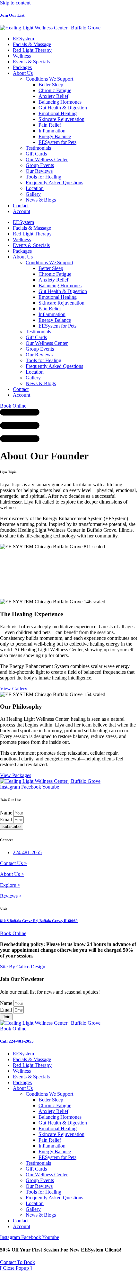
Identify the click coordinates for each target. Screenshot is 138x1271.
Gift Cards (36, 153)
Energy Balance (55, 136)
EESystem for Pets (57, 142)
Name (6, 812)
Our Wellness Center (47, 159)
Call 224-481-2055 (17, 1041)
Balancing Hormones (60, 102)
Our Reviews (39, 171)
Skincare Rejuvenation (61, 119)
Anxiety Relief (53, 96)
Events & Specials (31, 61)
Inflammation (52, 130)
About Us (23, 73)
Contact (21, 205)
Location (35, 188)
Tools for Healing (43, 176)
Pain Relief (50, 125)
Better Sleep (51, 84)
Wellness (22, 56)
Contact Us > (13, 863)
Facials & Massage (32, 44)
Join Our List (12, 15)
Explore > (10, 885)
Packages (22, 67)
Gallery (33, 194)
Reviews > (11, 896)
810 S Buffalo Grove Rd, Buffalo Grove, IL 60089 (39, 921)
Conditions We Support (49, 79)
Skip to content (15, 2)
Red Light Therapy (32, 50)
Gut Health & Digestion (63, 107)
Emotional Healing (58, 113)
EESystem (23, 38)
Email (6, 819)
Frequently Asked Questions (54, 182)
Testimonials (38, 148)
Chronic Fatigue (55, 90)
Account (21, 211)
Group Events (40, 165)
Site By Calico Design (22, 966)
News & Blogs (41, 200)
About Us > (12, 874)
